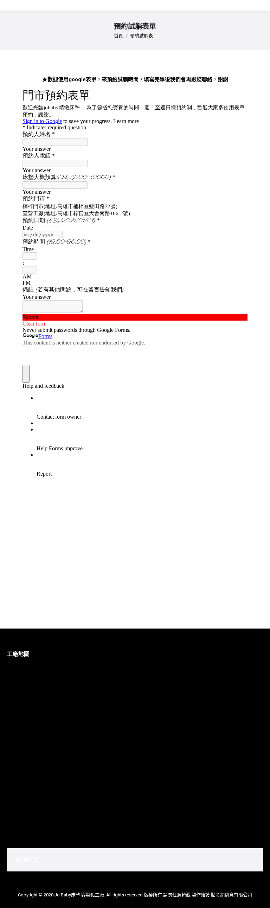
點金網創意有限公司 (231, 894)
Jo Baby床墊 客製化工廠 (79, 894)
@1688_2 (26, 859)
